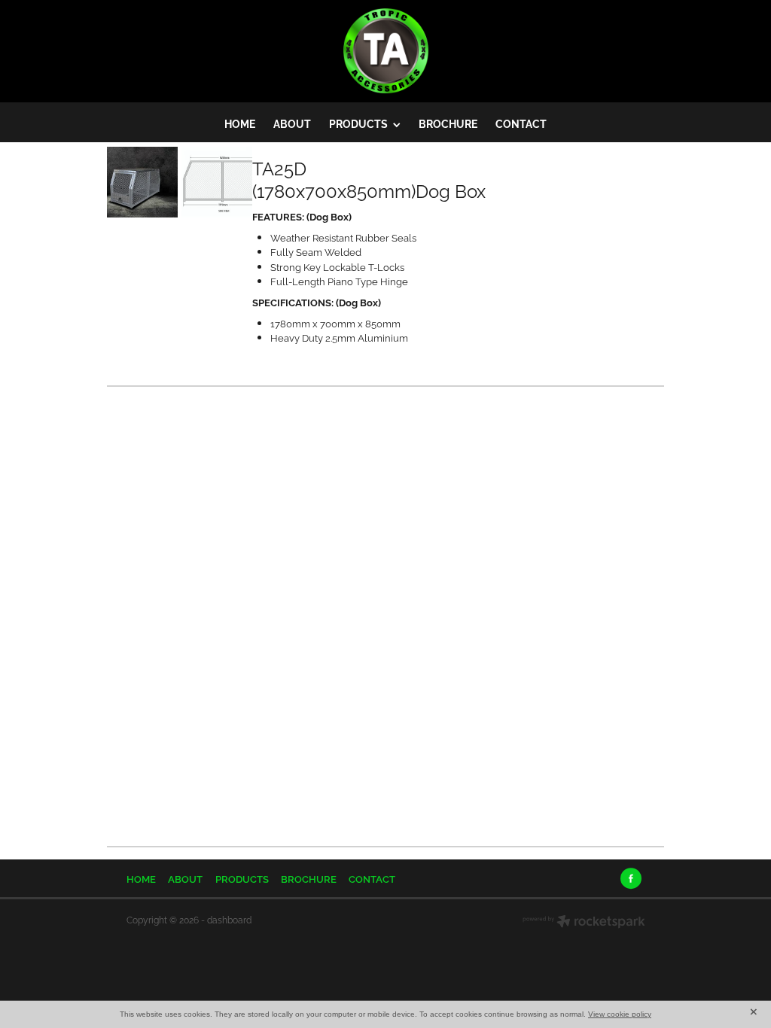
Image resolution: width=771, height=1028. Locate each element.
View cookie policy (619, 1014)
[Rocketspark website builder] (584, 922)
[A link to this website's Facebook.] (630, 878)
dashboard (229, 919)
